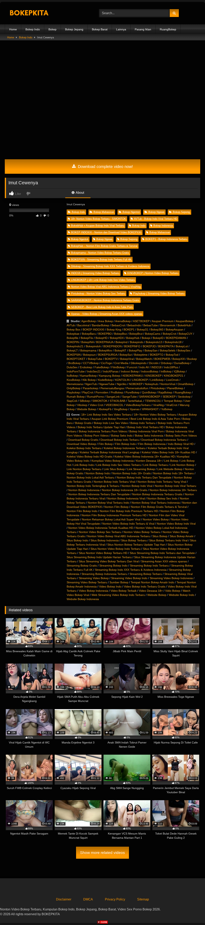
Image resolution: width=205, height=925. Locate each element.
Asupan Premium (163, 321)
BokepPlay (135, 350)
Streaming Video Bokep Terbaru (87, 582)
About (79, 192)
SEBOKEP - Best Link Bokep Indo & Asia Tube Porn (102, 307)
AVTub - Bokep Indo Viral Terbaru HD (155, 218)
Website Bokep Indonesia (83, 599)
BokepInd (122, 342)
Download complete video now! (105, 166)
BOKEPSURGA (107, 354)
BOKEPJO (149, 346)
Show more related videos (102, 853)
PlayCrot (87, 392)
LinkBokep (157, 379)
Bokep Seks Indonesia (149, 435)
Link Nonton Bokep (182, 464)
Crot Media (121, 363)
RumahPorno (95, 396)
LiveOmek (172, 379)
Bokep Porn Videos (96, 435)
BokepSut (126, 354)
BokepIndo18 (173, 342)
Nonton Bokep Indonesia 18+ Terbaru (173, 490)
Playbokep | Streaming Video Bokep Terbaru (158, 293)
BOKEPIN (73, 342)
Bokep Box (73, 329)
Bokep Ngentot (131, 211)
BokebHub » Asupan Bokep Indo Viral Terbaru (97, 225)
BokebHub (184, 325)
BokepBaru (89, 333)
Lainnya (121, 29)
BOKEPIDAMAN (176, 337)
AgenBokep (88, 321)
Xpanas (135, 409)
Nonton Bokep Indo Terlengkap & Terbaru (93, 485)
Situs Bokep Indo (77, 540)
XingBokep (121, 409)
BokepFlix (87, 337)
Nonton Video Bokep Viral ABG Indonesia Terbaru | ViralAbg (106, 286)
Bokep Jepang (74, 29)
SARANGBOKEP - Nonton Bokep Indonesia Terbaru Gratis (105, 300)
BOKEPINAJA (104, 342)
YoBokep (166, 409)
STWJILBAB (117, 400)
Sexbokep (184, 396)
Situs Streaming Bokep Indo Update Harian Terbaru (99, 557)
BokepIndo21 (75, 346)
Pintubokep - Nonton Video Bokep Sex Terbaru (98, 293)
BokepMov (105, 350)
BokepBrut (136, 333)
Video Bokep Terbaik (124, 590)
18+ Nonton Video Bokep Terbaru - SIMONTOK (98, 218)
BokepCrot (169, 333)
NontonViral (167, 384)
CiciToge (106, 363)
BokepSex (184, 350)
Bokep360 (157, 329)
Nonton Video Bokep (156, 519)
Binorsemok (167, 325)
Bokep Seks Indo (122, 435)
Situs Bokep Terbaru (134, 540)
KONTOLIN (122, 379)
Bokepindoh (93, 346)
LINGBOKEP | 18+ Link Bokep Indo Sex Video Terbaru (103, 279)
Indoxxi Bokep (130, 371)
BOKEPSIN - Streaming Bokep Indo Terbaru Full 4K (101, 259)
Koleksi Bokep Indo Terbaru (84, 448)
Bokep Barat (100, 29)
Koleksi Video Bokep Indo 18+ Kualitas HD (168, 452)
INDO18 (156, 367)
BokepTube (95, 358)
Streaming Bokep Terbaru (146, 574)
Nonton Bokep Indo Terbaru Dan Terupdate (144, 477)
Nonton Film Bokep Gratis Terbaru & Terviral (159, 506)
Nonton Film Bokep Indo (82, 511)
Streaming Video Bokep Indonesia (171, 578)
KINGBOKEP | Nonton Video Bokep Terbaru (152, 273)
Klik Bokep (89, 379)
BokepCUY (185, 333)
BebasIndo (134, 325)
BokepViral (127, 358)
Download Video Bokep (81, 444)
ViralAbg (158, 405)
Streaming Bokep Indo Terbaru (149, 565)
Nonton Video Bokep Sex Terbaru (100, 532)
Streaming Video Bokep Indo (129, 578)
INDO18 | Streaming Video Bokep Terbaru (95, 273)
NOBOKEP (136, 384)
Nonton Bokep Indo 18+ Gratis (131, 473)
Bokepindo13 (154, 342)
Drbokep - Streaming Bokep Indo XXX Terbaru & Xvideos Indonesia (110, 266)
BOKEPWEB (162, 358)
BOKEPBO (105, 333)
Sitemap (143, 899)
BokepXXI (178, 358)
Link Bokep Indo (83, 464)
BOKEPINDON (112, 346)
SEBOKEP (169, 396)
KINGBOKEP (153, 375)
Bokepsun (89, 354)
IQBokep (179, 371)
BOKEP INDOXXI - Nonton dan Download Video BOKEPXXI (106, 232)
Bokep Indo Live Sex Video (111, 423)
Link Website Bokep (169, 469)
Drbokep (166, 363)
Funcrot (132, 367)
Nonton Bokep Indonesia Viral (126, 498)
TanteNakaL (135, 400)
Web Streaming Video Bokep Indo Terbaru (118, 594)
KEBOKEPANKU (133, 375)
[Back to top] (192, 913)
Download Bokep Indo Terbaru (119, 439)
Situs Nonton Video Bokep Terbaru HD (103, 553)
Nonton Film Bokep (116, 506)
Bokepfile (72, 337)
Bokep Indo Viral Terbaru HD (145, 427)
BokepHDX (117, 337)
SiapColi (72, 400)
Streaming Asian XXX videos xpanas (164, 561)
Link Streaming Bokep (141, 469)
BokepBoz (120, 333)
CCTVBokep (91, 363)
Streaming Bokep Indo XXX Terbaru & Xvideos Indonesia (131, 569)
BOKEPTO (156, 354)
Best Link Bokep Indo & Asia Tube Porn (155, 418)
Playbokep (73, 392)
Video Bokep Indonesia (93, 590)
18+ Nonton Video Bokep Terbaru (155, 414)
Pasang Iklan (143, 29)
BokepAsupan (174, 329)
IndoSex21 (94, 371)
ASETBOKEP (141, 321)
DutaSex (72, 367)
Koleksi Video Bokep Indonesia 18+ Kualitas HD (145, 456)
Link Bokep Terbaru (155, 464)
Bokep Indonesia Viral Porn (146, 431)
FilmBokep (118, 367)
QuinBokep (149, 392)
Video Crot (96, 405)
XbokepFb (105, 409)
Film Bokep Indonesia (152, 444)
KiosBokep (73, 379)
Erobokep (86, 367)
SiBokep (84, 400)
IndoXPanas (111, 371)
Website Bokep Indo (181, 594)
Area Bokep (105, 321)
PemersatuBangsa (112, 388)
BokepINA (87, 342)
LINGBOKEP (140, 379)
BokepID (158, 337)
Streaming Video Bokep (94, 578)
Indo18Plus (171, 367)
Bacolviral (83, 325)
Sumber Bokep (119, 582)
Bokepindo (136, 342)
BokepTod (172, 354)
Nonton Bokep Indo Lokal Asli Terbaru (90, 477)
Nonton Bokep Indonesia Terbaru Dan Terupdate (99, 494)
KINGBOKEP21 (173, 375)
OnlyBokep (73, 388)
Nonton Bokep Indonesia (83, 490)
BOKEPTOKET (76, 358)
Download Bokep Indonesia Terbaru (164, 439)
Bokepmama (88, 350)
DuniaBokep (182, 363)
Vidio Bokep (172, 590)
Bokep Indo (32, 29)
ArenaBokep (123, 321)
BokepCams (152, 333)
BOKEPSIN (74, 354)
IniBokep (166, 371)
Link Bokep (171, 460)
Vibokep (82, 405)
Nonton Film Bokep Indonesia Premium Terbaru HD (114, 515)
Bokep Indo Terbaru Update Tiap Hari (101, 427)
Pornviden (101, 392)
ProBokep (117, 392)
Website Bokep (86, 409)
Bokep (52, 29)
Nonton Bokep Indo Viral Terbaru (175, 485)
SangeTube (129, 396)
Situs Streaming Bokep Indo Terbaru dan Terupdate (162, 553)
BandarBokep (100, 325)
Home (13, 29)
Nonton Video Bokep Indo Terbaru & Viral (128, 523)
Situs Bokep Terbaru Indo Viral (168, 540)
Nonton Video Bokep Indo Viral (176, 523)
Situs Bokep (159, 536)
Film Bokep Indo (125, 444)
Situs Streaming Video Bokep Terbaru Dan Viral (109, 561)
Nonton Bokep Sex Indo (162, 498)
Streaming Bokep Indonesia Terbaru (104, 574)
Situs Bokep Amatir (182, 536)
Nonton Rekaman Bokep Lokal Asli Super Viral (111, 519)
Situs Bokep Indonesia (104, 540)
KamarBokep (88, 375)
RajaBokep (165, 392)
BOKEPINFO (132, 346)
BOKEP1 (129, 329)
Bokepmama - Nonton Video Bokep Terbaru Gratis (100, 252)
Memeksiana (75, 384)
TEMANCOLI (153, 400)
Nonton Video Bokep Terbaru (142, 532)
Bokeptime (141, 354)
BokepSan (151, 350)
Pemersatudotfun (137, 388)
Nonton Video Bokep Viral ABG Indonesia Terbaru (118, 536)
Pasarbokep (90, 388)
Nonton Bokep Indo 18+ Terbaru (173, 473)
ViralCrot (171, 405)
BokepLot (182, 346)
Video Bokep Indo (110, 586)
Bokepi (146, 337)
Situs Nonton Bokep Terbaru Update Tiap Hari (136, 544)
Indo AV (144, 367)
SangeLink (113, 396)
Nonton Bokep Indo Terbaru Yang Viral (162, 481)
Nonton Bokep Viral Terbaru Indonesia (156, 502)
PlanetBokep (175, 388)
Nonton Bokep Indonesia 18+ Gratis (124, 490)
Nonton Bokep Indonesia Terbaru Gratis (157, 494)
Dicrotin (154, 363)
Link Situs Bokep (114, 469)
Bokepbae (73, 333)
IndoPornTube (76, 371)
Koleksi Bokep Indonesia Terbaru (125, 448)
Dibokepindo (139, 363)
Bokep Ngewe (156, 211)
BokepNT (120, 350)
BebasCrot (118, 325)
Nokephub (151, 384)
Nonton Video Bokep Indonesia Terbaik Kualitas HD (100, 527)
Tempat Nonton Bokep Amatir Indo (152, 582)
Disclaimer (63, 899)
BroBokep (74, 363)
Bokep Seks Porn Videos (181, 435)
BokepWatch (144, 358)
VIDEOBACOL (114, 405)
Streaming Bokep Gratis (82, 565)
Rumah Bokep (76, 396)
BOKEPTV (111, 358)
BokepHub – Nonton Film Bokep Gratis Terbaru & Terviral (104, 245)
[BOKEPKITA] (46, 13)
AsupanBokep (184, 321)
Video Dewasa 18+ (151, 590)
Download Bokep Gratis (83, 439)
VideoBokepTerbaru (138, 405)
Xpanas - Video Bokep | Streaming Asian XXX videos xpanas (106, 313)
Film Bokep (105, 444)
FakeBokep (101, 367)
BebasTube (150, 325)
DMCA (88, 899)
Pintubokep (158, 388)
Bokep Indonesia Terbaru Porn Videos (103, 431)
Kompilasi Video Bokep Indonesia (112, 460)
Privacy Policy (115, 899)
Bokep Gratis (83, 423)
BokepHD (101, 337)
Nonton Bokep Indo (97, 473)
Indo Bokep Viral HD (181, 444)
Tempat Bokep (173, 400)
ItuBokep (72, 375)
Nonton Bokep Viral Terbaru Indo (108, 502)
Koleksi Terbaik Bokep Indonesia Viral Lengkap (109, 452)
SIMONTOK (99, 400)
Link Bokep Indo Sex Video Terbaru (118, 464)
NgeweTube (107, 384)
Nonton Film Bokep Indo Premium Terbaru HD (129, 511)
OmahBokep (185, 384)
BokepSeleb (167, 350)
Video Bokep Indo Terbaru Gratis (144, 586)
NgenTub (91, 384)
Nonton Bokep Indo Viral (137, 485)
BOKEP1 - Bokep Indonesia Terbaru (166, 239)
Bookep (192, 358)
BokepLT (72, 350)
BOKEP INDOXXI (93, 329)
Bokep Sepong (181, 211)
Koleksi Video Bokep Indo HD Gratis (89, 456)
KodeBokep (105, 379)
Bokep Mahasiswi (103, 211)
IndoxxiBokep (149, 371)
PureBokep (133, 392)
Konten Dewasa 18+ (149, 460)
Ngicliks (122, 384)
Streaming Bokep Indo (113, 565)
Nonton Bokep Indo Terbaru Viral (114, 481)
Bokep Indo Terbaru (142, 423)
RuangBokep (168, 29)
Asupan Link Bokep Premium (109, 418)
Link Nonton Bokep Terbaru (84, 469)
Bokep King (114, 329)
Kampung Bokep (109, 375)
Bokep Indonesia (163, 225)
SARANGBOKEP (149, 396)
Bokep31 (142, 329)
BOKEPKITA (165, 346)
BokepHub (132, 337)
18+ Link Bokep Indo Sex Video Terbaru (106, 414)
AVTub (71, 325)
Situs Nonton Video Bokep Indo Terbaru (115, 548)
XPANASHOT (150, 409)
